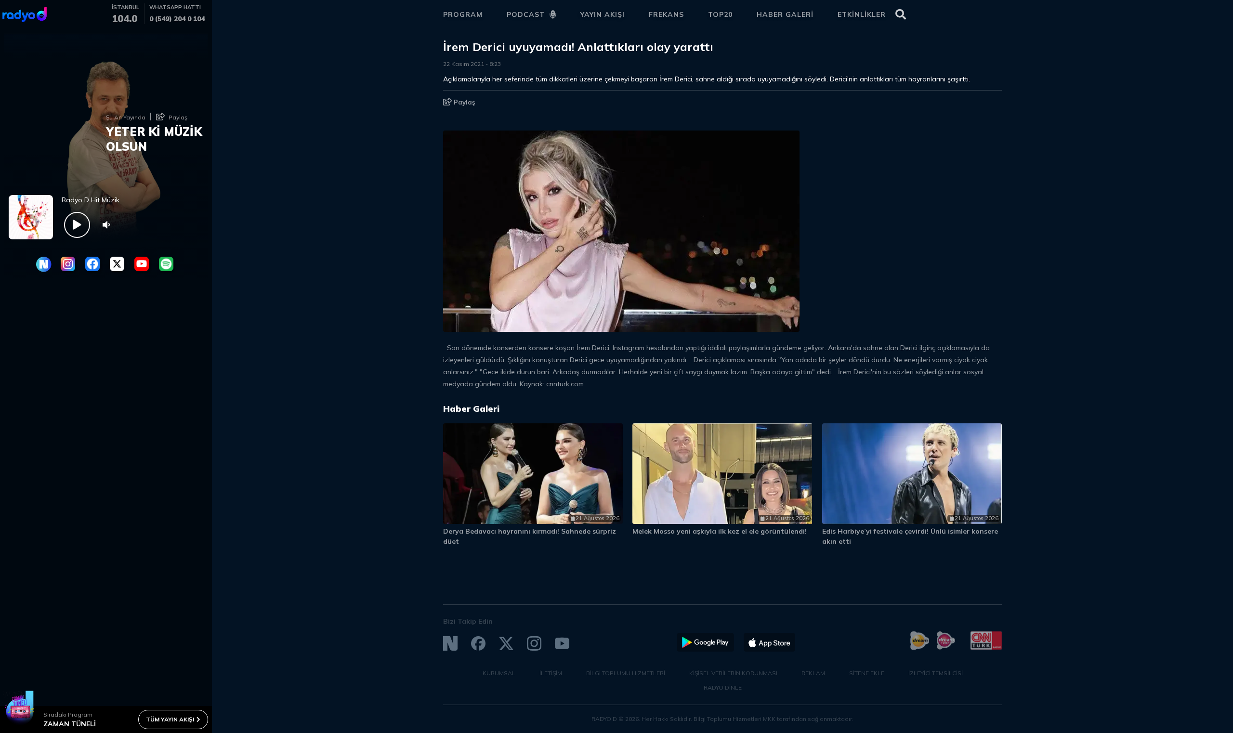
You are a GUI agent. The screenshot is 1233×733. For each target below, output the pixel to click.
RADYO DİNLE (723, 687)
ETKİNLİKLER (862, 14)
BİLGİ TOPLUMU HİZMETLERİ (625, 673)
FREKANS (666, 14)
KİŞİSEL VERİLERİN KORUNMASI (733, 673)
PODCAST (526, 14)
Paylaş (463, 102)
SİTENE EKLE (866, 673)
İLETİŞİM (550, 673)
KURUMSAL (499, 673)
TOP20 (720, 14)
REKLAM (813, 673)
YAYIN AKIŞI (602, 14)
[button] (952, 413)
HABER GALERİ (785, 14)
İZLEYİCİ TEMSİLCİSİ (935, 673)
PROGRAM (463, 14)
